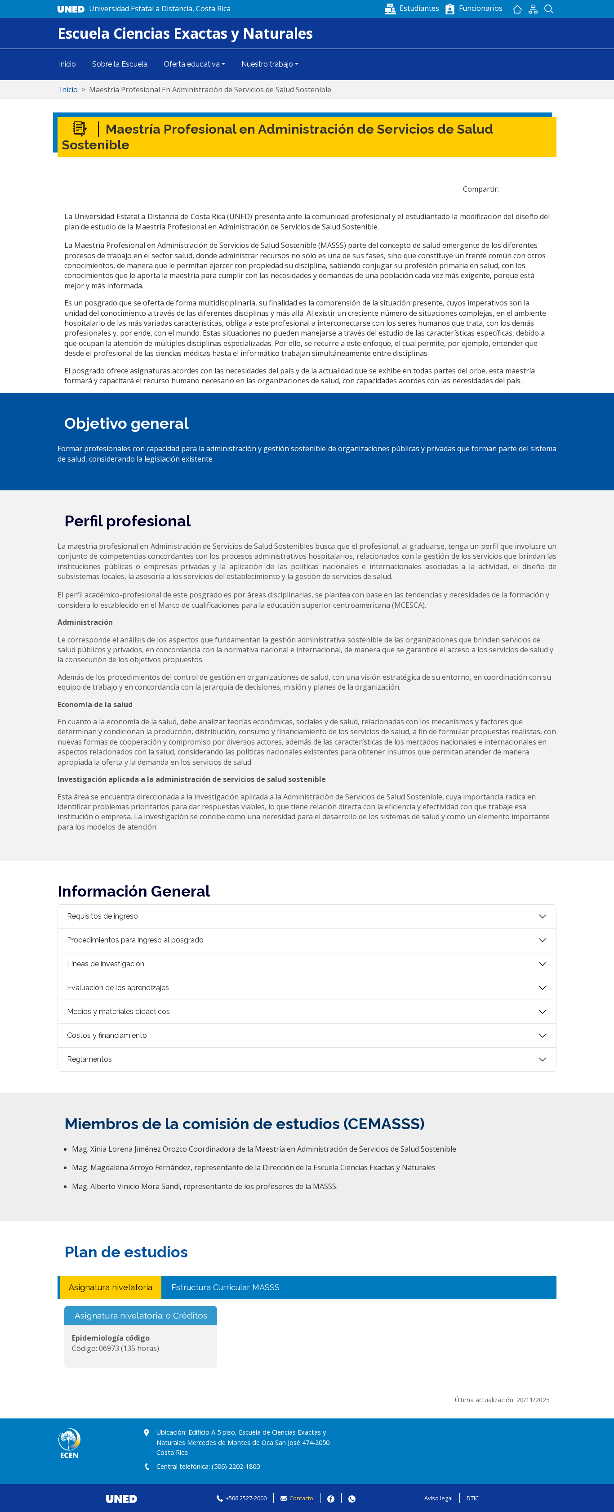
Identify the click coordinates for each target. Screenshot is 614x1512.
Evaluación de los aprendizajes (118, 987)
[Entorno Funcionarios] (450, 9)
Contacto (301, 1498)
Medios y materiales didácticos (118, 1011)
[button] (413, 8)
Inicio (517, 9)
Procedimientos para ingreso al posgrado (135, 940)
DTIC (473, 1498)
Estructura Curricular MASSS (225, 1287)
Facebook (330, 1498)
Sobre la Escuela (119, 64)
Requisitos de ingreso (102, 916)
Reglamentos (89, 1059)
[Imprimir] (536, 189)
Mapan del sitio (533, 9)
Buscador (548, 9)
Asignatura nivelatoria (110, 1287)
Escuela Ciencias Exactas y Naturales (185, 33)
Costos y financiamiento (107, 1035)
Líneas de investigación (105, 964)
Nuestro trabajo (267, 64)
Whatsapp (352, 1498)
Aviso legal (438, 1498)
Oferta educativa (192, 64)
